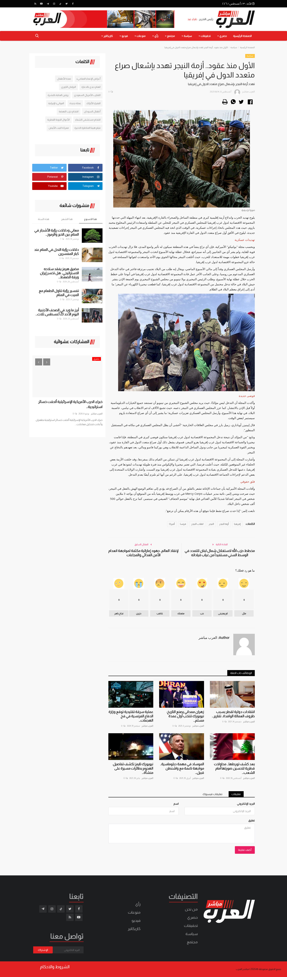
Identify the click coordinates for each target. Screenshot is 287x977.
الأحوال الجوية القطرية (58, 119)
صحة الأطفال (64, 78)
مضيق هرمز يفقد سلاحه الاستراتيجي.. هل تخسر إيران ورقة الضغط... (59, 273)
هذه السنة (43, 219)
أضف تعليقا (244, 849)
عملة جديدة (75, 103)
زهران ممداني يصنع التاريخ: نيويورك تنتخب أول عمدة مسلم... (185, 716)
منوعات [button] (141, 35)
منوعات (134, 912)
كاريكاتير (134, 928)
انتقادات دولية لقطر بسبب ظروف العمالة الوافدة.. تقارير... (233, 714)
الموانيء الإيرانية (56, 103)
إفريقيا (237, 524)
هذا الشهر (67, 219)
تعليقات (236, 794)
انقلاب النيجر (197, 524)
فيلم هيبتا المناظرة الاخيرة (87, 127)
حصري (192, 917)
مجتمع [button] (171, 35)
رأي (138, 904)
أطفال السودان (92, 111)
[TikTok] (60, 4)
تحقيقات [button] (205, 35)
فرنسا (183, 524)
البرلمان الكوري (68, 86)
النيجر (211, 524)
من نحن (191, 909)
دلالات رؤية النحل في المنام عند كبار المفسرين (56, 252)
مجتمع (192, 942)
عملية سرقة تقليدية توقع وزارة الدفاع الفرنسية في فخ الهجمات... (131, 716)
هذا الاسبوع (90, 219)
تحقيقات (191, 925)
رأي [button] (156, 35)
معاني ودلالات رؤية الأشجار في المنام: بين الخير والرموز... (56, 232)
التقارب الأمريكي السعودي (87, 95)
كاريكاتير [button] (108, 35)
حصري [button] (223, 35)
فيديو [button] (124, 35)
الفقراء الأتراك (93, 103)
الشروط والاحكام (55, 966)
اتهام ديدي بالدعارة (91, 86)
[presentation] (38, 361)
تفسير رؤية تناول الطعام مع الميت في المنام (59, 293)
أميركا (172, 524)
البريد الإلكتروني (246, 803)
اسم (176, 803)
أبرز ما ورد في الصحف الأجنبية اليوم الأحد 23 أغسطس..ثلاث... (57, 312)
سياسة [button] (187, 35)
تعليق (251, 820)
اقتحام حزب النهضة (68, 111)
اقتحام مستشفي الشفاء (88, 119)
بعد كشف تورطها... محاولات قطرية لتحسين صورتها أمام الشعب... (234, 768)
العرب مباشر (249, 721)
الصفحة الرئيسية (242, 35)
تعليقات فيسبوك (212, 794)
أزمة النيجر (224, 524)
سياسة (233, 47)
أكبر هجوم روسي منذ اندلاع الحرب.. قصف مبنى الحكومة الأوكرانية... (53, 404)
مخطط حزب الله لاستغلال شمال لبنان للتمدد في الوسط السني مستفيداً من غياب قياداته (220, 553)
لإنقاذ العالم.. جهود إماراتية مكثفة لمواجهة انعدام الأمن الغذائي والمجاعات (143, 553)
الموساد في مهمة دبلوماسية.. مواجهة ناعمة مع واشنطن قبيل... (182, 768)
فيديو (136, 920)
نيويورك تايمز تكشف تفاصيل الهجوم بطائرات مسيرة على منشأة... (133, 768)
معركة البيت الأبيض (59, 127)
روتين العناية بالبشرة (58, 95)
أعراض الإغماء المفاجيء (89, 78)
